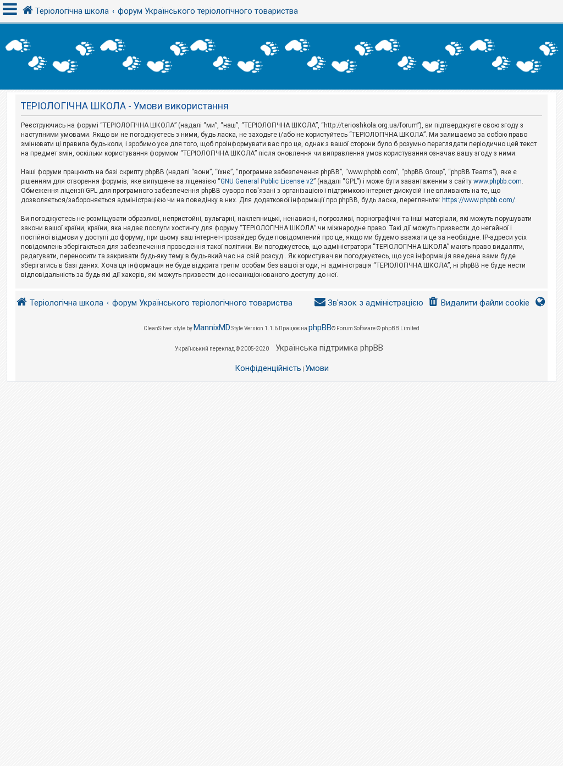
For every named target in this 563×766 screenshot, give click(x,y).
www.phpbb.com (497, 181)
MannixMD (212, 327)
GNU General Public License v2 (266, 181)
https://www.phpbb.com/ (478, 200)
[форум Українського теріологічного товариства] (281, 56)
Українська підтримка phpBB (329, 348)
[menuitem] (478, 303)
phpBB (320, 327)
